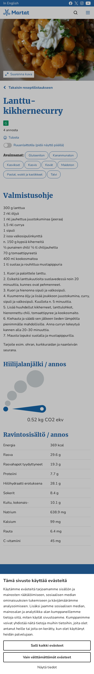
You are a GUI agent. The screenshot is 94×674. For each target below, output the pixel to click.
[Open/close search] (76, 13)
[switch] (33, 144)
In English (11, 3)
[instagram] (82, 3)
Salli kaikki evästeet (47, 645)
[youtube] (88, 3)
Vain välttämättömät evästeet (47, 657)
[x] (76, 3)
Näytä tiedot (47, 667)
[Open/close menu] (88, 13)
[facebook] (70, 3)
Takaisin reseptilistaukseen (30, 87)
